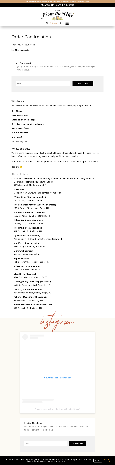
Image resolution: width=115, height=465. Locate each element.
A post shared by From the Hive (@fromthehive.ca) (57, 409)
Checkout (69, 5)
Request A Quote (19, 141)
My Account (47, 5)
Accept (98, 460)
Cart (58, 5)
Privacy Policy (107, 460)
